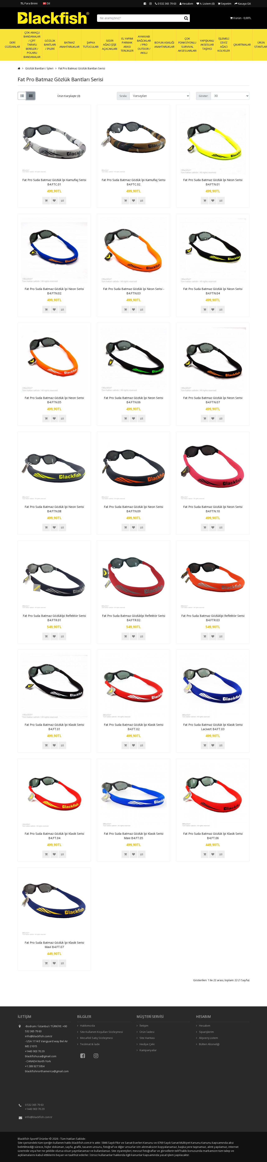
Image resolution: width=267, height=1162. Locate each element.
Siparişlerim (206, 1032)
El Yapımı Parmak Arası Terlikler (127, 45)
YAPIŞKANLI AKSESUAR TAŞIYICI (207, 45)
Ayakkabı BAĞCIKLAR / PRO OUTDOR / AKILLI (144, 45)
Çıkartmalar (242, 44)
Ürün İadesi (146, 1032)
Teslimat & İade (89, 1044)
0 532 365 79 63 (34, 1105)
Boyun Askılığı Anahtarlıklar (164, 45)
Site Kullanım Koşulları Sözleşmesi (101, 1032)
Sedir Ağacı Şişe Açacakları (109, 45)
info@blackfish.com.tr (38, 1117)
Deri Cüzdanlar (12, 45)
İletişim (143, 1025)
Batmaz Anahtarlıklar (69, 45)
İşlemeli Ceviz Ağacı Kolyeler (224, 45)
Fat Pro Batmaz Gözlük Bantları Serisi (81, 68)
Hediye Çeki (147, 1044)
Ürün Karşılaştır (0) (68, 96)
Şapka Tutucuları (90, 45)
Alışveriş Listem (208, 1038)
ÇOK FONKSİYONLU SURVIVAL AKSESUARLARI (187, 45)
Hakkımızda (87, 1025)
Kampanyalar (148, 1050)
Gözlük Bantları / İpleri (50, 45)
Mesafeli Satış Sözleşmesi (96, 1038)
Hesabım (204, 1025)
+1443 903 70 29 (34, 1109)
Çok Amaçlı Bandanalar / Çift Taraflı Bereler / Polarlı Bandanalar (32, 45)
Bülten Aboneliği (208, 1044)
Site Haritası (147, 1038)
